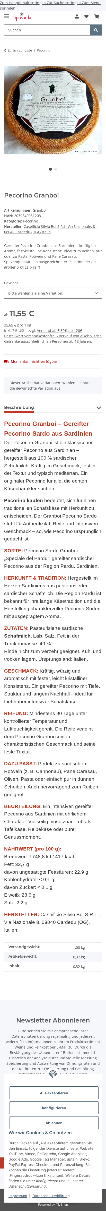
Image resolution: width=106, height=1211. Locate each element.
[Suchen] (96, 30)
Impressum (17, 1195)
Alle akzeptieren (54, 1093)
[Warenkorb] (97, 16)
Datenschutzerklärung (51, 1195)
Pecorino (30, 221)
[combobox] (53, 293)
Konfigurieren (54, 1108)
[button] (77, 16)
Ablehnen (54, 1123)
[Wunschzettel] (86, 16)
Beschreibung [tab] (19, 407)
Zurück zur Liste (20, 50)
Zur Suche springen (64, 2)
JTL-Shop (62, 1204)
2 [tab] (55, 169)
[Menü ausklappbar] (6, 14)
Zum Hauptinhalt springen (23, 2)
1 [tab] (50, 169)
